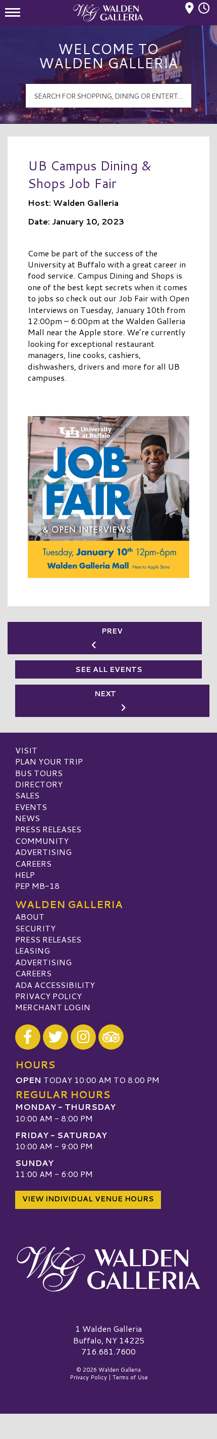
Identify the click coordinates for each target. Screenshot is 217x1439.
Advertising (43, 852)
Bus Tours (39, 773)
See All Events (108, 669)
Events (31, 807)
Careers (33, 863)
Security (35, 928)
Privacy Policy (48, 996)
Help (25, 874)
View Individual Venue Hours (88, 1199)
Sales (27, 795)
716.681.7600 (108, 1351)
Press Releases (48, 829)
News (27, 818)
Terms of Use (130, 1377)
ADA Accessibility (55, 985)
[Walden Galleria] (108, 1268)
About (29, 916)
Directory (39, 784)
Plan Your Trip (49, 761)
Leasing (32, 950)
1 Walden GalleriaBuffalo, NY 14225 (108, 1334)
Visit (26, 750)
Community (42, 840)
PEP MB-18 (37, 885)
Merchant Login (52, 1007)
